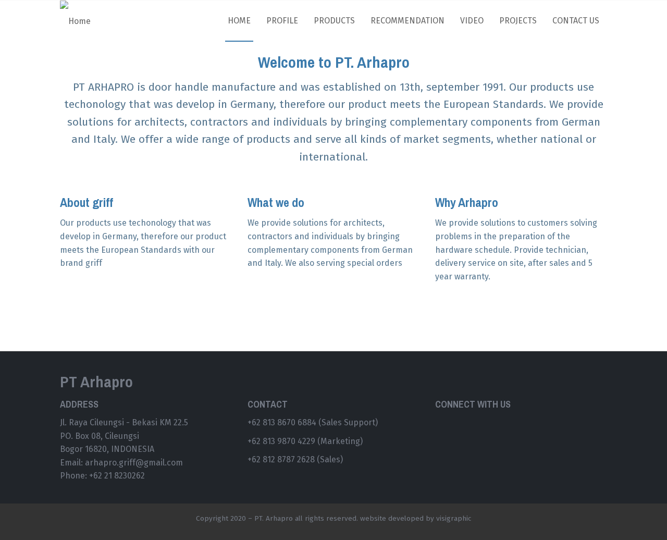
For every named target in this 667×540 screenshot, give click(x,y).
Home (239, 21)
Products (334, 21)
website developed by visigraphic (415, 518)
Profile (282, 21)
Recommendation (407, 21)
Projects (518, 21)
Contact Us (575, 21)
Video (472, 21)
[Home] (79, 21)
